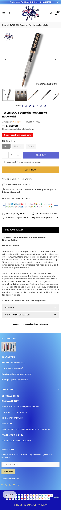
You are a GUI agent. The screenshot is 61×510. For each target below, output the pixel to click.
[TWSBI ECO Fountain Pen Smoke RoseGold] (8, 95)
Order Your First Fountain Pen (30, 2)
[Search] (9, 13)
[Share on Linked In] (34, 105)
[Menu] (3, 13)
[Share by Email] (45, 105)
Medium (18, 146)
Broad (31, 146)
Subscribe (8, 471)
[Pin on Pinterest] (30, 105)
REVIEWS (9, 307)
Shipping (6, 129)
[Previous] (6, 59)
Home (5, 25)
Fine (6, 146)
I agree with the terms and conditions (23, 162)
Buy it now (30, 169)
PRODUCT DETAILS (14, 229)
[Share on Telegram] (37, 105)
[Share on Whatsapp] (41, 105)
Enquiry (28, 179)
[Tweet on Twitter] (26, 105)
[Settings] (50, 13)
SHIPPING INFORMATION (17, 314)
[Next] (55, 59)
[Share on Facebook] (22, 105)
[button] (56, 13)
